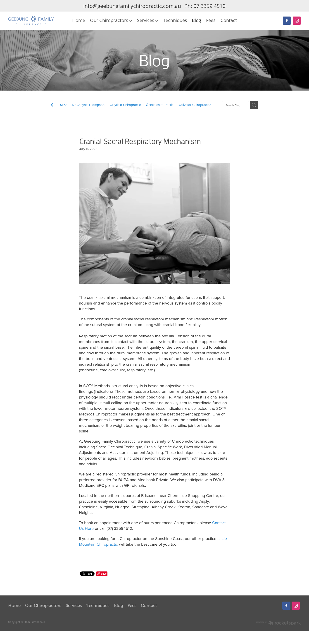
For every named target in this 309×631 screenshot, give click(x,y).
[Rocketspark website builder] (278, 623)
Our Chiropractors (109, 20)
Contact (229, 20)
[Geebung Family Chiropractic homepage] (37, 20)
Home (78, 20)
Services (146, 20)
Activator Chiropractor (194, 104)
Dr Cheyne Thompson (88, 104)
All (62, 104)
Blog (196, 20)
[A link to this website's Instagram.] (297, 21)
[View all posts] (52, 105)
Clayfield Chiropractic (125, 104)
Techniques (175, 20)
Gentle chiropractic (159, 104)
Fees (211, 20)
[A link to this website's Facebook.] (287, 21)
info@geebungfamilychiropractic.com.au (132, 6)
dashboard (38, 622)
